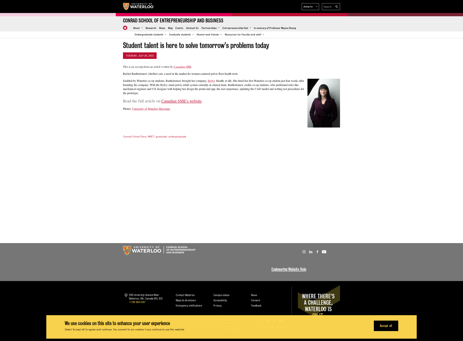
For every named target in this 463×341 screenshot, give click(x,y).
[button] (310, 6)
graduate (161, 136)
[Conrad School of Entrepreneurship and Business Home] (125, 28)
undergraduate (177, 136)
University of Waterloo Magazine (151, 109)
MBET (151, 136)
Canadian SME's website (181, 100)
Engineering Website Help (288, 269)
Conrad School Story (134, 136)
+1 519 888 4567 (137, 302)
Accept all (386, 326)
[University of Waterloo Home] (138, 6)
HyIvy (211, 81)
